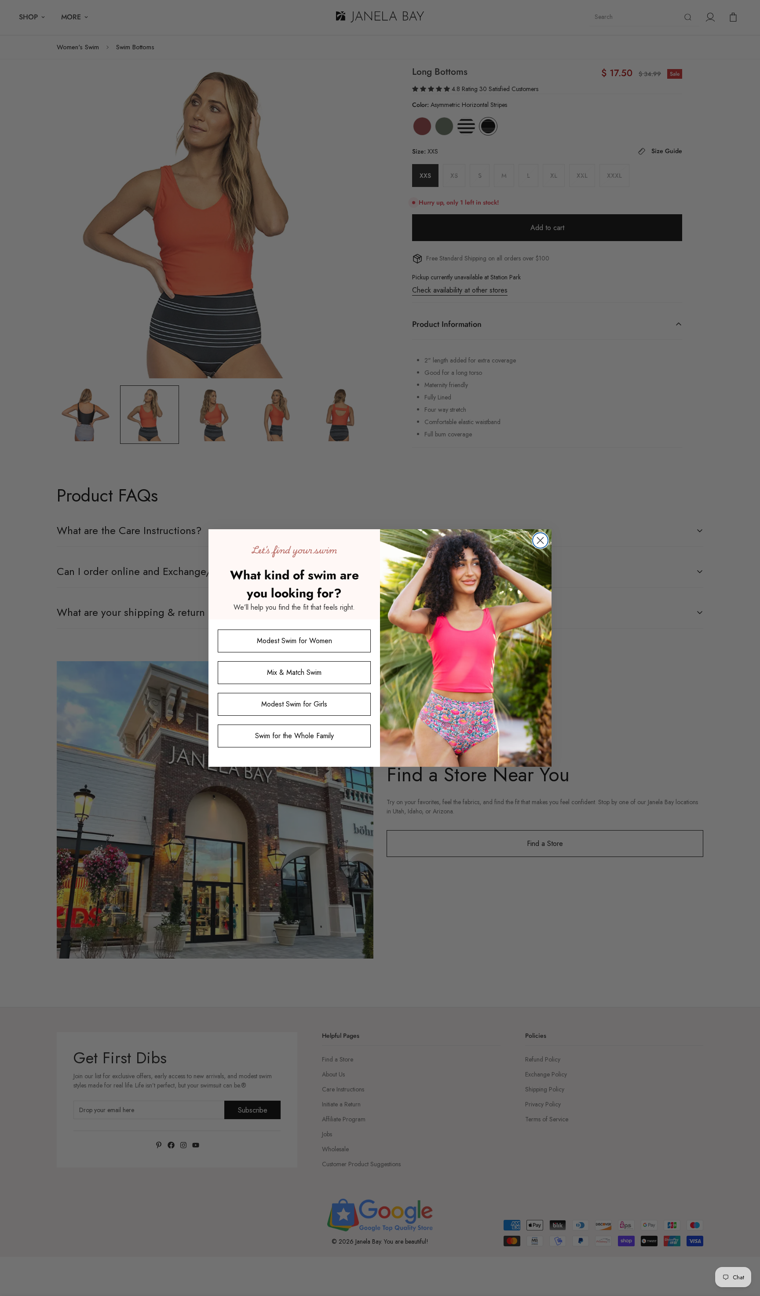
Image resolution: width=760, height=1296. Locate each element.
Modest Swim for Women (294, 641)
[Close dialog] (540, 540)
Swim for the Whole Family (294, 736)
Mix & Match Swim (294, 673)
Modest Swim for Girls (294, 704)
